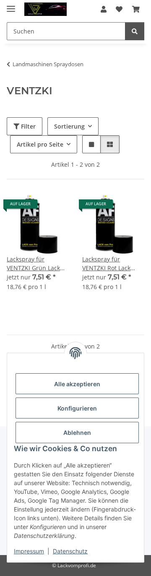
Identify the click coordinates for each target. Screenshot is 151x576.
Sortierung (69, 126)
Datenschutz (70, 551)
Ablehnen (77, 432)
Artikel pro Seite (40, 144)
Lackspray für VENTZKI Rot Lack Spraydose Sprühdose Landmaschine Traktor (113, 263)
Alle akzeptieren (77, 383)
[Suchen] (134, 31)
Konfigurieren (77, 408)
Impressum (29, 551)
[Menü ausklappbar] (11, 5)
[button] (103, 9)
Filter (27, 126)
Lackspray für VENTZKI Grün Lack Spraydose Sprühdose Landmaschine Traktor (37, 263)
